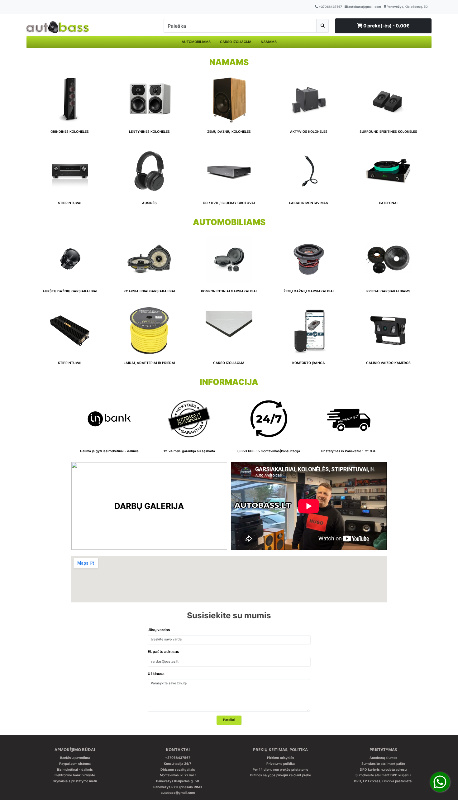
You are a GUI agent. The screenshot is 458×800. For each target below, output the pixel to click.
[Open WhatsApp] (440, 782)
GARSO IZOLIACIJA (235, 42)
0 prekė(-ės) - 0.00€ (385, 26)
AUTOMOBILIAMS (196, 42)
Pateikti (229, 720)
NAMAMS (269, 42)
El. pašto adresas (163, 651)
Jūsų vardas (159, 629)
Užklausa (156, 673)
